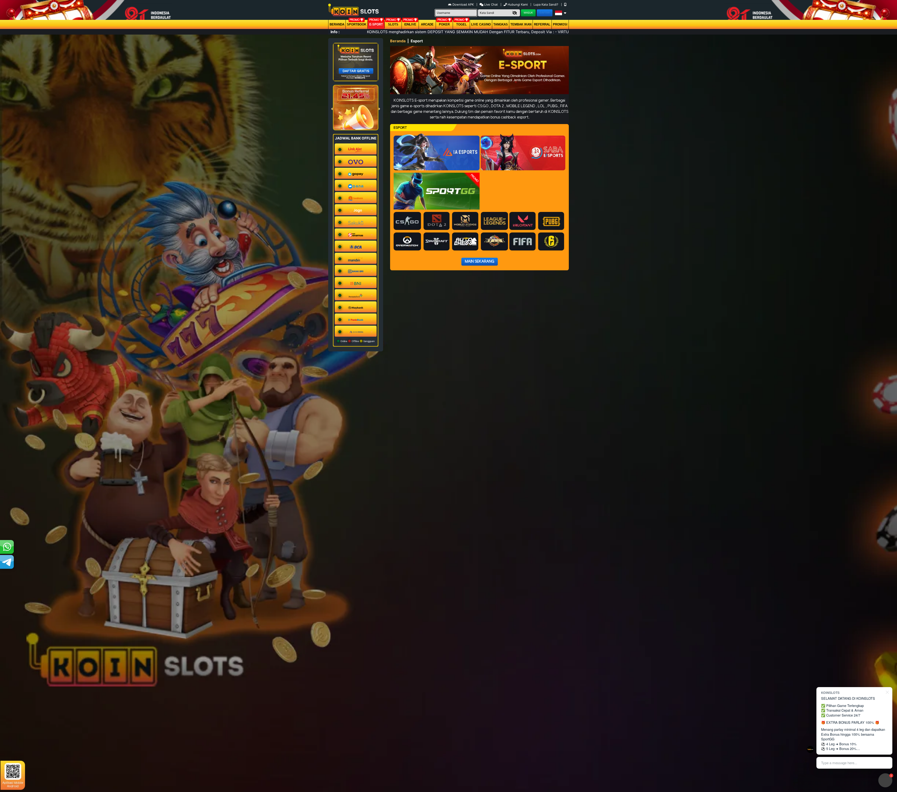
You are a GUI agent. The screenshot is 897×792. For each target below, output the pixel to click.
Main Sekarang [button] (479, 261)
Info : (335, 31)
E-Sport (376, 24)
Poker (444, 24)
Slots (393, 24)
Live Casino (481, 24)
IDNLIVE (410, 24)
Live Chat (490, 4)
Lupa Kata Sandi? (546, 4)
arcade (427, 24)
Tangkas (500, 24)
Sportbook (356, 24)
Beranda (337, 24)
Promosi (560, 24)
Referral (542, 24)
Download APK (463, 4)
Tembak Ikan (520, 24)
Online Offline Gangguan (357, 341)
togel (461, 24)
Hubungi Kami (518, 4)
